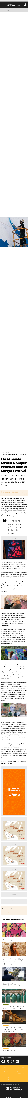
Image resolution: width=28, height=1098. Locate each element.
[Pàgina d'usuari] (25, 5)
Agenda (21, 10)
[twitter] (8, 1062)
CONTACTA (21, 1067)
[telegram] (17, 1062)
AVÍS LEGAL (7, 1071)
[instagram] (12, 1062)
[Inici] (14, 5)
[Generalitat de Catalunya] (14, 1090)
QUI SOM (7, 1067)
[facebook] (3, 1062)
